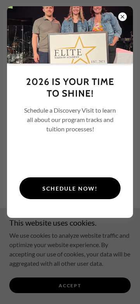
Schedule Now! (70, 188)
